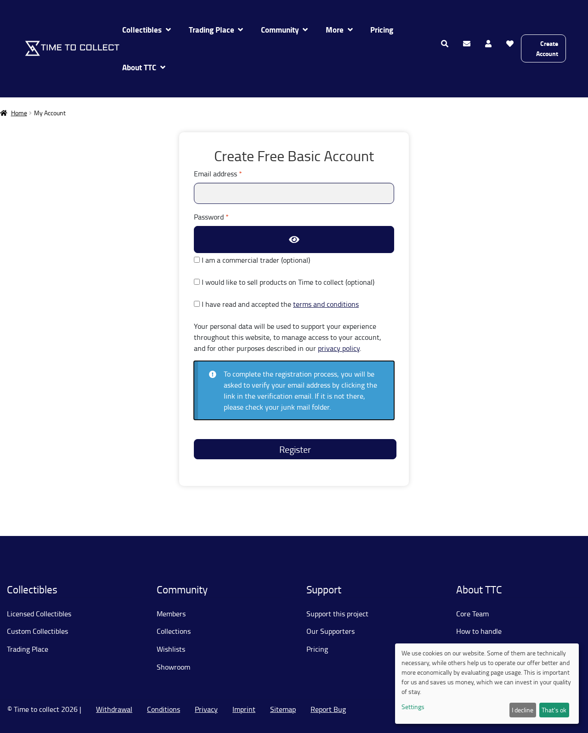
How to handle (479, 631)
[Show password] (294, 239)
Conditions (163, 709)
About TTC (139, 67)
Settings (412, 706)
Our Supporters (330, 631)
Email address (232, 173)
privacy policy (339, 348)
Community (280, 29)
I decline (522, 709)
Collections (174, 631)
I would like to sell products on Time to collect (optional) (287, 282)
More (335, 29)
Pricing (381, 29)
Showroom (173, 667)
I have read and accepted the (279, 304)
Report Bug (328, 709)
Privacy (206, 709)
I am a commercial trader (255, 260)
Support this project (337, 614)
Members (171, 614)
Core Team (472, 614)
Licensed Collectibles (39, 614)
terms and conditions (326, 304)
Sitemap (283, 709)
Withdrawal (114, 709)
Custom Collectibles (37, 631)
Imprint (243, 709)
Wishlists (171, 649)
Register (295, 449)
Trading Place (211, 29)
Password (225, 216)
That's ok (554, 709)
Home (19, 112)
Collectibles (142, 29)
